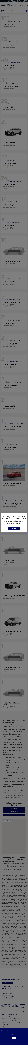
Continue (14, 528)
